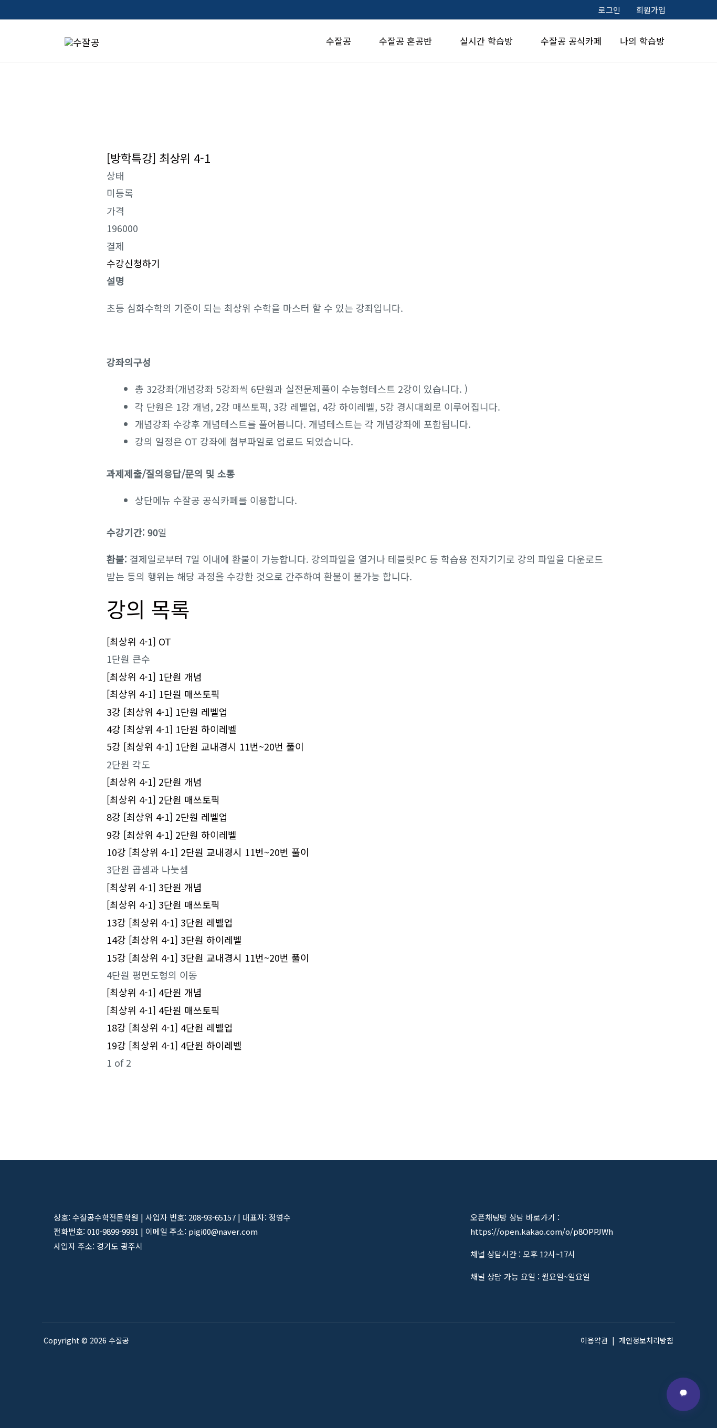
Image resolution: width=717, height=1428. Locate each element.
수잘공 (338, 40)
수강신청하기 (133, 263)
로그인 (609, 9)
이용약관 (594, 1340)
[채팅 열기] (683, 1394)
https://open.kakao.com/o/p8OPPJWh (541, 1231)
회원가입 (651, 9)
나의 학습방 (642, 40)
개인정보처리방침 (646, 1340)
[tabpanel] (358, 619)
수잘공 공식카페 (571, 40)
